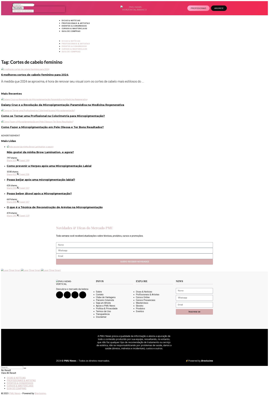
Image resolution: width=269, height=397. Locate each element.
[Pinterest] (82, 294)
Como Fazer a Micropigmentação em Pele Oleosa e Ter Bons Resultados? (52, 127)
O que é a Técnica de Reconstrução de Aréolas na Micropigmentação (55, 207)
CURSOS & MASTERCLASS (74, 28)
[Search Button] (25, 368)
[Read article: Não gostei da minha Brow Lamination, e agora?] (137, 146)
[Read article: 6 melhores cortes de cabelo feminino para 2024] (134, 69)
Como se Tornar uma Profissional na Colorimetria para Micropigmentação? (53, 116)
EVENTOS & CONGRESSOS (74, 26)
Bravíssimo (40, 393)
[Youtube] (74, 294)
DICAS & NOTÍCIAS (71, 20)
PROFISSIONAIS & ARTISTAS (76, 23)
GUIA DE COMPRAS (71, 31)
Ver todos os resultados (23, 11)
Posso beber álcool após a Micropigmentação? (39, 193)
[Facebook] (67, 294)
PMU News (14, 393)
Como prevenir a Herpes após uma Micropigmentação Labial (49, 166)
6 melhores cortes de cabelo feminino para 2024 (35, 74)
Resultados (18, 8)
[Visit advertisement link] (11, 270)
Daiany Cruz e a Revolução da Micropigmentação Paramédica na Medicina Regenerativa (62, 104)
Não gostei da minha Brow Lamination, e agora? (40, 152)
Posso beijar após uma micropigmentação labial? (41, 179)
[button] (134, 35)
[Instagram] (59, 294)
